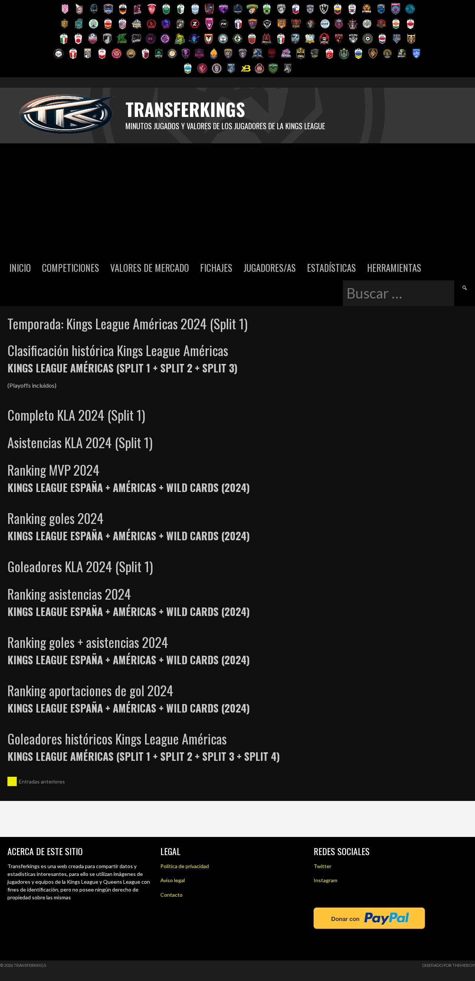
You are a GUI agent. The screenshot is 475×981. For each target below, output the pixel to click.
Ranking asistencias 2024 (69, 593)
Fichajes (216, 267)
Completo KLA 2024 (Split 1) (76, 414)
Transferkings (185, 109)
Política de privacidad (184, 866)
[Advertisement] (237, 199)
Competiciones (70, 267)
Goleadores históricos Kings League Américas (117, 738)
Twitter (322, 866)
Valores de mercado (149, 267)
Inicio (20, 267)
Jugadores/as (269, 267)
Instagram (325, 880)
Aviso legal (172, 880)
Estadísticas (331, 267)
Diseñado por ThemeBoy (448, 965)
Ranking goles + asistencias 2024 (87, 642)
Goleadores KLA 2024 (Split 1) (80, 566)
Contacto (171, 895)
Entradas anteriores (37, 781)
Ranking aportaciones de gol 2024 (90, 690)
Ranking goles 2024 (55, 518)
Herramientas (394, 267)
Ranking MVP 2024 (53, 469)
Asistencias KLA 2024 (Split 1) (80, 442)
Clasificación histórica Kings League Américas (117, 350)
